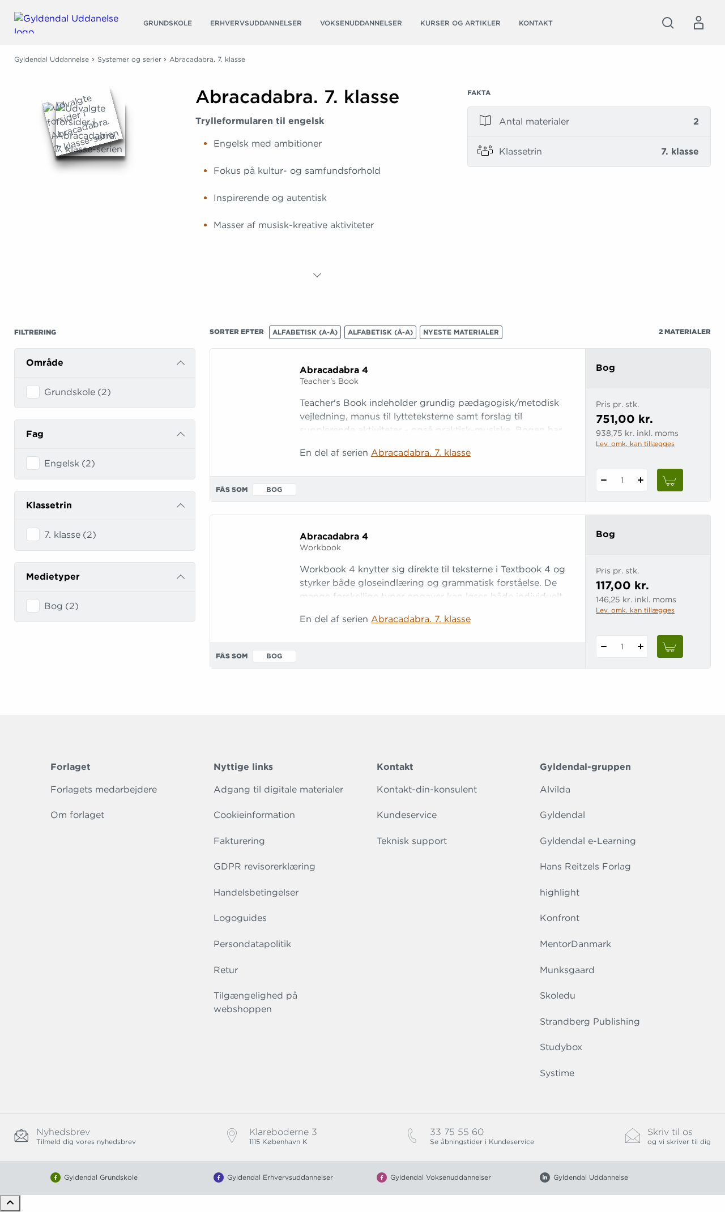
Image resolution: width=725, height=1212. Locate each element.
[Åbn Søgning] (667, 22)
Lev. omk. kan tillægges (635, 443)
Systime (557, 1073)
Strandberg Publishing (590, 1021)
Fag (35, 434)
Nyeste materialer (461, 332)
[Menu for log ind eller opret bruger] (698, 22)
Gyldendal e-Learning (588, 841)
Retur (226, 970)
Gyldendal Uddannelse (51, 59)
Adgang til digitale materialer (278, 789)
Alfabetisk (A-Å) (305, 332)
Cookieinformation (254, 815)
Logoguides (240, 918)
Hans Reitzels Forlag (585, 866)
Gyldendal (562, 815)
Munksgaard (567, 970)
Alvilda (555, 789)
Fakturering (239, 841)
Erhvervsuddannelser (256, 23)
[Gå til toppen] (10, 1203)
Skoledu (557, 995)
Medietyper (53, 576)
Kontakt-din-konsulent (427, 789)
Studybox (561, 1047)
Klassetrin (49, 505)
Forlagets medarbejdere (103, 789)
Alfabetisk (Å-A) (380, 332)
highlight (559, 892)
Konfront (559, 918)
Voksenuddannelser (361, 23)
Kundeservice (407, 815)
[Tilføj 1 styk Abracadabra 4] (640, 480)
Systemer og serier (129, 59)
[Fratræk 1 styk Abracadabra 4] (603, 480)
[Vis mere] (317, 275)
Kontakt (536, 23)
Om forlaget (77, 815)
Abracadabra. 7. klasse (421, 452)
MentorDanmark (575, 944)
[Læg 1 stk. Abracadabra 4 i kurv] (670, 480)
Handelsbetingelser (256, 892)
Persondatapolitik (252, 944)
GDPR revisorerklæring (264, 866)
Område (44, 362)
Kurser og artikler (460, 23)
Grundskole (167, 23)
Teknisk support (412, 841)
